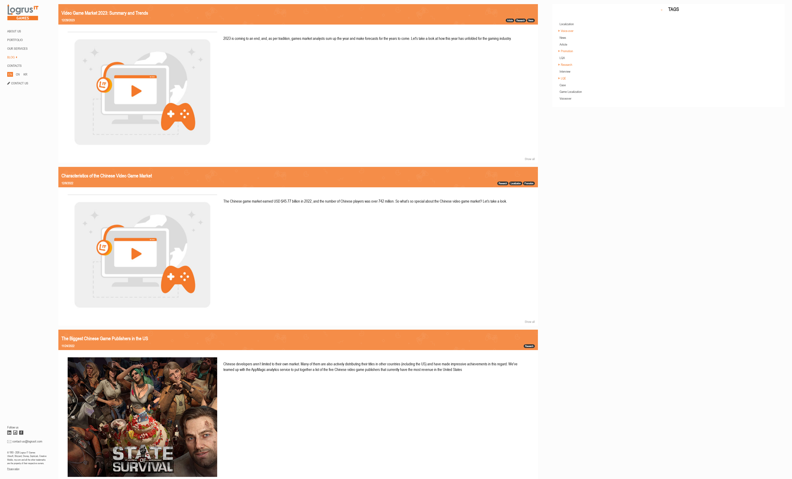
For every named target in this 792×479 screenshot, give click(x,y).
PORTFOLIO (15, 40)
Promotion (567, 51)
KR (25, 74)
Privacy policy (13, 468)
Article (563, 44)
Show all (530, 159)
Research (566, 64)
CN (18, 74)
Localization (567, 24)
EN (10, 74)
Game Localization (571, 91)
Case (563, 85)
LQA (562, 58)
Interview (565, 71)
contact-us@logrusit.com (27, 441)
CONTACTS (14, 65)
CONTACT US (19, 83)
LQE (563, 78)
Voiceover (565, 98)
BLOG (11, 57)
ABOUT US (14, 31)
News (563, 37)
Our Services (17, 48)
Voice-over (567, 31)
